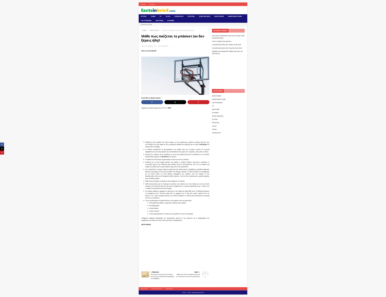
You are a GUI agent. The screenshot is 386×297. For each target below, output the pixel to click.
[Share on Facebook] (152, 102)
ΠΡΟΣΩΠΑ (191, 16)
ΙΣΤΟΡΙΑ (143, 16)
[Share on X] (175, 102)
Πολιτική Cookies (156, 288)
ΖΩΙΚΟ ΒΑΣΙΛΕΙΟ (204, 16)
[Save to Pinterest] (198, 102)
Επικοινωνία (169, 288)
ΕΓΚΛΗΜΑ (170, 20)
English (143, 4)
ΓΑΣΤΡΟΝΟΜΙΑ (146, 20)
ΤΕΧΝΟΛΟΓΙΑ (178, 16)
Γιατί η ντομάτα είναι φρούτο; (221, 41)
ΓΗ (160, 16)
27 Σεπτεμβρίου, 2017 (150, 46)
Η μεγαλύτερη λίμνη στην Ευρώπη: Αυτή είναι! (227, 48)
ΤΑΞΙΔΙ (167, 16)
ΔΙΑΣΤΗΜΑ (159, 20)
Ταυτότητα (144, 288)
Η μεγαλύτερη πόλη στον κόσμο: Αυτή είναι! (226, 45)
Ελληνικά (152, 4)
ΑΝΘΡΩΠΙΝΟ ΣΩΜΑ (235, 16)
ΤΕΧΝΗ (153, 16)
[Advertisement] (175, 125)
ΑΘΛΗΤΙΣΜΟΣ (219, 16)
